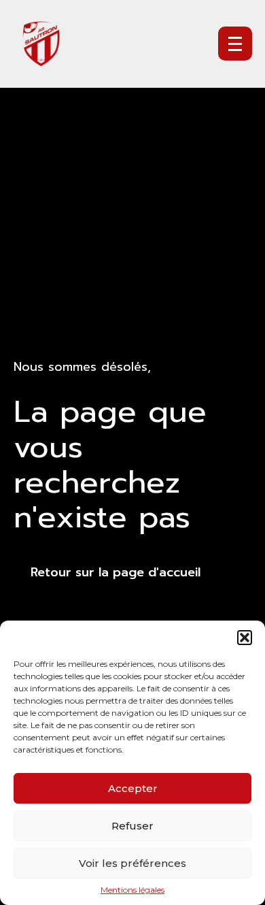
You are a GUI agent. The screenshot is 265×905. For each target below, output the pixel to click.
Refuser (132, 825)
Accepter (133, 788)
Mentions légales (132, 890)
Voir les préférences (132, 863)
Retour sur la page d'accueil (115, 572)
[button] (244, 637)
